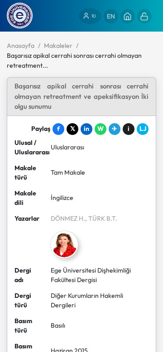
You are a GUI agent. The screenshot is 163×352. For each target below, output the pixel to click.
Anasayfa (20, 46)
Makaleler (58, 46)
